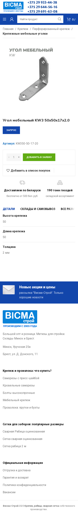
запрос (11, 130)
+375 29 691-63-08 (43, 11)
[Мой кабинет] (11, 19)
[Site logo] (13, 6)
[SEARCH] (59, 19)
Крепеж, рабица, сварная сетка (41, 505)
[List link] (39, 378)
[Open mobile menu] (4, 19)
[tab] (9, 208)
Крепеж (23, 29)
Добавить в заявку (39, 157)
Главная (8, 29)
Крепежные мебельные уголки (25, 33)
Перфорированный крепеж (51, 29)
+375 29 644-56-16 (42, 6)
